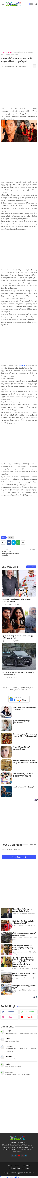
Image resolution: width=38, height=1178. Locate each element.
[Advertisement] (19, 27)
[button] (30, 4)
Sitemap (25, 1168)
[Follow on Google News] (19, 702)
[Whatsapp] (18, 542)
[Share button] (23, 542)
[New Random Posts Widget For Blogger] (36, 799)
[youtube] (19, 1155)
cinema (8, 52)
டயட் (26, 205)
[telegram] (25, 1155)
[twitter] (15, 1155)
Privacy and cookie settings (9, 1177)
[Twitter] (14, 542)
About (17, 1166)
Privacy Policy (15, 1168)
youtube (30, 1017)
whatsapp (30, 1012)
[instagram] (22, 1155)
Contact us (26, 1166)
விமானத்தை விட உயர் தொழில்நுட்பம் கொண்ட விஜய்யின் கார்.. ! (18, 673)
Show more (31, 567)
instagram (11, 1017)
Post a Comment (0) (19, 857)
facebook (11, 1012)
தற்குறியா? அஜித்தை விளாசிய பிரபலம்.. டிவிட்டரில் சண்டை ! (17, 600)
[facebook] (12, 1155)
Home (3, 52)
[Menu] (3, 4)
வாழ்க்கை (22, 365)
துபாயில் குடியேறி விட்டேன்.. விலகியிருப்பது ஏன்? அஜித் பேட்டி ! (18, 637)
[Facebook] (9, 542)
